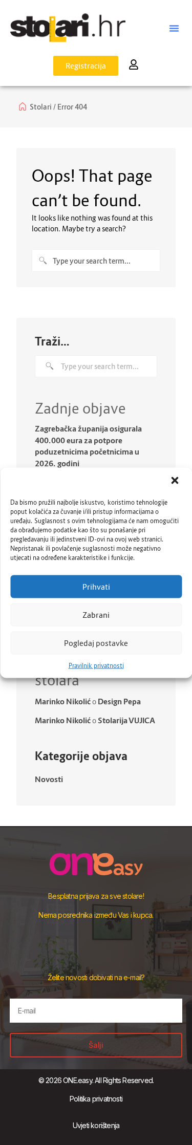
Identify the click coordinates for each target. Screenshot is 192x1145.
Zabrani (96, 614)
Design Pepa (119, 701)
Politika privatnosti (96, 1098)
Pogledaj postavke (96, 642)
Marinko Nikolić (63, 701)
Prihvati (96, 586)
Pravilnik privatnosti (96, 665)
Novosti (49, 779)
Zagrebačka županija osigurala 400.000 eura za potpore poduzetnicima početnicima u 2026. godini (88, 446)
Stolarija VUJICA (126, 720)
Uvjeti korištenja (96, 1125)
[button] (175, 481)
